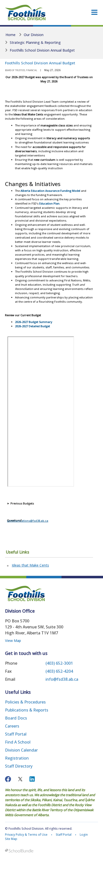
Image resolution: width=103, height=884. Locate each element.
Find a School (17, 742)
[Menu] (94, 12)
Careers (12, 726)
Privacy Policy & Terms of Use (26, 834)
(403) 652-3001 (59, 663)
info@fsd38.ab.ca (62, 679)
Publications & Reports (26, 710)
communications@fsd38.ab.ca (27, 520)
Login (84, 834)
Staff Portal (15, 734)
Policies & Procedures (25, 702)
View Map (13, 640)
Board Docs (16, 718)
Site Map (11, 839)
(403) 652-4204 (59, 671)
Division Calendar (21, 750)
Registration (17, 758)
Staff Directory (18, 766)
